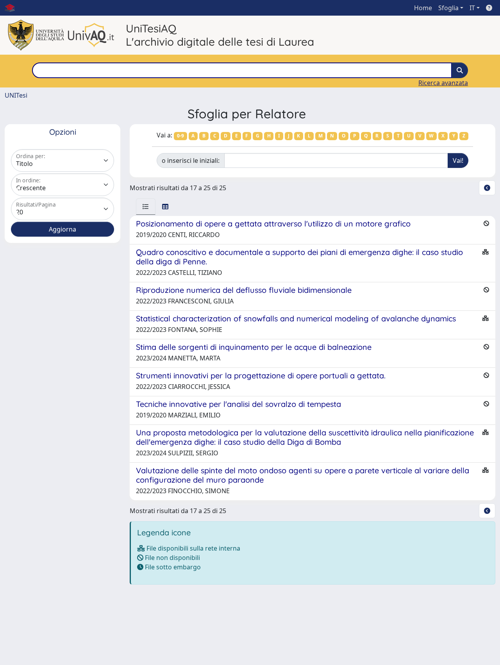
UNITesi (16, 95)
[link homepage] (13, 7)
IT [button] (472, 8)
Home (423, 8)
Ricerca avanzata (443, 82)
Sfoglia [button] (448, 8)
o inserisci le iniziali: (191, 160)
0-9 (180, 135)
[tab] (145, 206)
